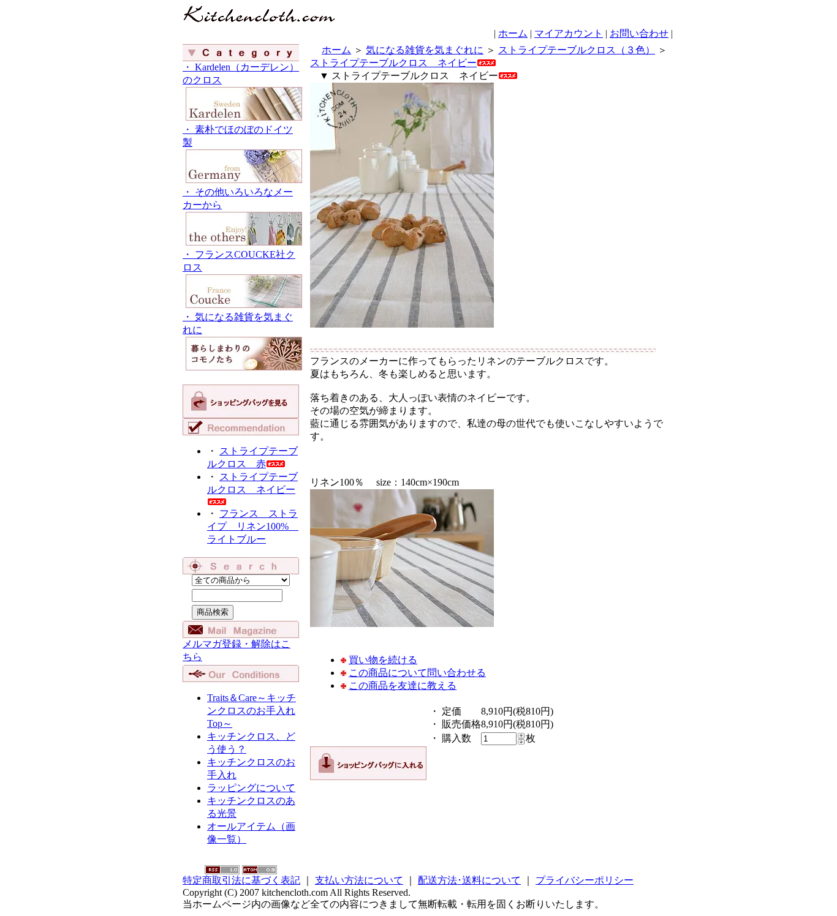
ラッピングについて (251, 788)
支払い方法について (359, 880)
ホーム (513, 33)
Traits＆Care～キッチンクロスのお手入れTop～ (251, 711)
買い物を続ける (383, 660)
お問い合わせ (639, 33)
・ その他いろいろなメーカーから (238, 198)
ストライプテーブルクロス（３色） (576, 50)
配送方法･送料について (469, 880)
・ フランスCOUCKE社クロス (239, 260)
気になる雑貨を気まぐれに (424, 50)
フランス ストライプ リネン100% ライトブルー (252, 526)
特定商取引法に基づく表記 (241, 880)
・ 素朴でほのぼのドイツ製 (238, 136)
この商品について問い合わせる (417, 672)
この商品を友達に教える (402, 685)
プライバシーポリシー (585, 880)
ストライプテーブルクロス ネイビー (252, 483)
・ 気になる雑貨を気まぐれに (238, 323)
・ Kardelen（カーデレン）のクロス (241, 73)
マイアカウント (568, 33)
